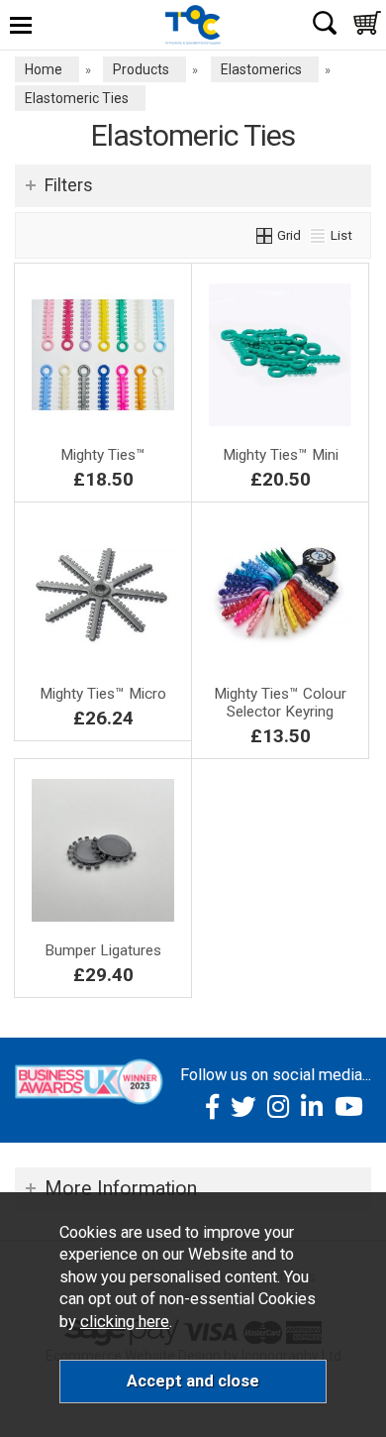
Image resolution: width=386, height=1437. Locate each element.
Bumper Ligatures (103, 950)
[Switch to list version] (319, 235)
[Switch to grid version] (265, 235)
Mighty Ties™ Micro (103, 694)
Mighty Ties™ (102, 455)
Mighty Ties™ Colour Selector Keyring (280, 702)
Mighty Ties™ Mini (280, 455)
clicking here (124, 1321)
